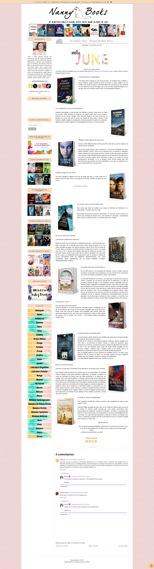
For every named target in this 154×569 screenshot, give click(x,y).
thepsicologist (64, 492)
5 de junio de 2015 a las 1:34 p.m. (80, 504)
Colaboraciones (96, 2)
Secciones (65, 2)
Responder (63, 469)
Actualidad (92, 447)
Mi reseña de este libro (81, 186)
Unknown (63, 459)
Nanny (66, 476)
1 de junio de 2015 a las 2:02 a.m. (75, 459)
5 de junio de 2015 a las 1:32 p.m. (80, 476)
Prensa (85, 2)
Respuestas (65, 473)
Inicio (38, 2)
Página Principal (93, 546)
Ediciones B (97, 71)
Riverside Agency (108, 71)
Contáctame (75, 2)
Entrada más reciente (62, 546)
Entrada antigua (122, 546)
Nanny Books (75, 560)
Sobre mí (46, 2)
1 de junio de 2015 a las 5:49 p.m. (78, 492)
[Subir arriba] (151, 566)
